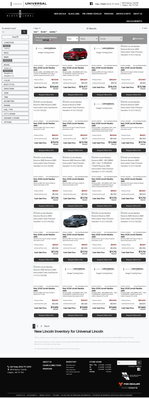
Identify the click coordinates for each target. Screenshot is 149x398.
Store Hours (96, 362)
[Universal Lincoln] (28, 4)
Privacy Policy (45, 395)
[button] (60, 14)
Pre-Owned (70, 367)
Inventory (71, 362)
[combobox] (72, 38)
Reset (14, 37)
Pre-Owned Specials (73, 372)
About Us (47, 362)
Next (46, 326)
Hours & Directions (52, 365)
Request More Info (46, 95)
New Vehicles (70, 365)
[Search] (24, 32)
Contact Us (20, 395)
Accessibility (32, 395)
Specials (69, 374)
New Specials (70, 369)
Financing (47, 369)
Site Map (56, 395)
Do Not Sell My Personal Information (76, 395)
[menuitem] (16, 46)
